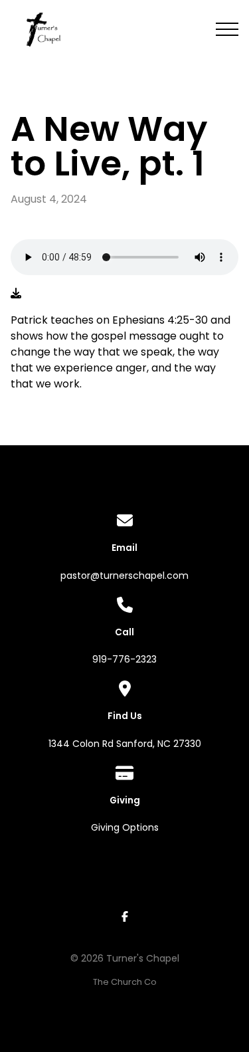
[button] (227, 29)
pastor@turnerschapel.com (124, 575)
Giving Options (125, 827)
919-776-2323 (124, 659)
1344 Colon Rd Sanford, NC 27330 (124, 743)
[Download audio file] (16, 294)
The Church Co (125, 982)
